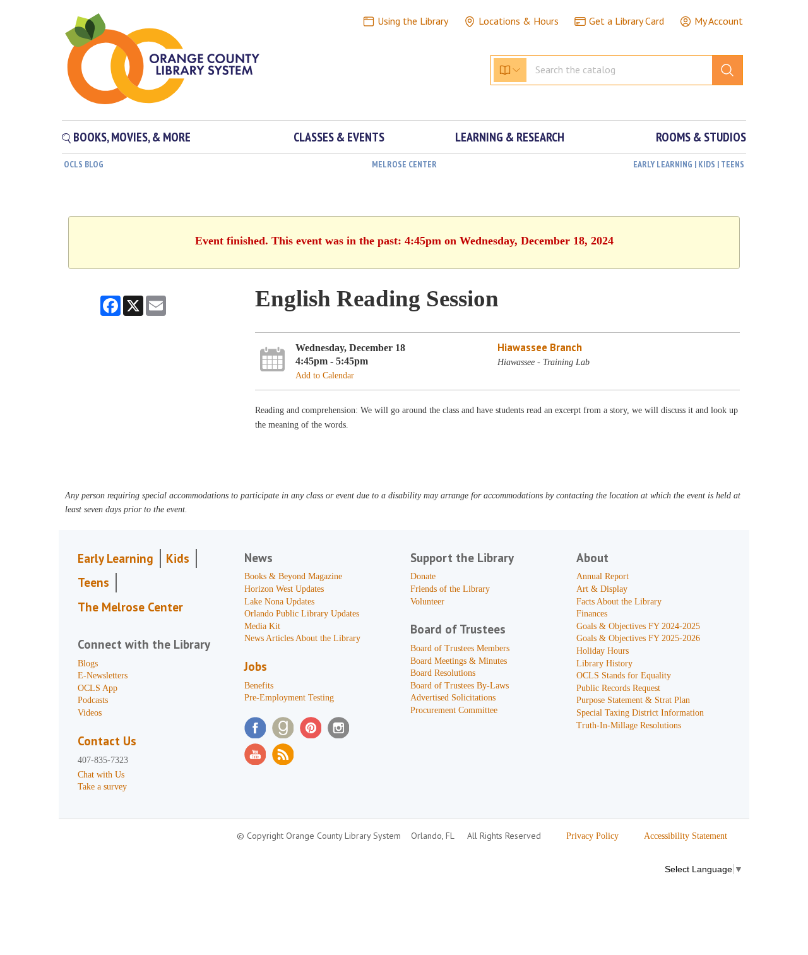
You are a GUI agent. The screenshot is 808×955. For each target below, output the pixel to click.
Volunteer (427, 601)
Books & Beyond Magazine (293, 576)
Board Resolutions (442, 673)
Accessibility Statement (685, 836)
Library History (604, 663)
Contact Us (107, 740)
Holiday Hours (602, 651)
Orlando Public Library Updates (301, 613)
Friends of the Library (450, 589)
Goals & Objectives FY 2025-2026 (638, 638)
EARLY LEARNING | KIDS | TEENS (688, 164)
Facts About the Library (619, 601)
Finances (591, 613)
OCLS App (97, 688)
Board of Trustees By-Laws (459, 685)
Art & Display (601, 589)
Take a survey (102, 786)
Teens (93, 582)
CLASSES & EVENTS (339, 137)
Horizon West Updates (284, 589)
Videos (90, 713)
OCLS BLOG (84, 164)
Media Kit (262, 626)
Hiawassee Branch (539, 347)
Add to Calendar (324, 375)
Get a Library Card (626, 21)
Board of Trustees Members (459, 648)
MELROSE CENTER (404, 164)
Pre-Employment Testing (289, 697)
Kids (177, 558)
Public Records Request (618, 688)
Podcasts (93, 700)
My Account (718, 21)
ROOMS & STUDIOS (701, 137)
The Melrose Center (130, 607)
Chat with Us (101, 774)
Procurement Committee (453, 710)
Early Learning (115, 558)
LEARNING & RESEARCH (509, 137)
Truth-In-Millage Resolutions (628, 725)
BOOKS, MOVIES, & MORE (131, 137)
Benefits (258, 685)
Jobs (255, 666)
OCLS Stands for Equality (623, 675)
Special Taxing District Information (640, 713)
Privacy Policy (592, 836)
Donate (423, 576)
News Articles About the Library (302, 638)
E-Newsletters (103, 675)
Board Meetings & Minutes (458, 661)
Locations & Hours (518, 21)
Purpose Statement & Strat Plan (633, 700)
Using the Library (412, 21)
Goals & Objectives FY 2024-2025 (638, 626)
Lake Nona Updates (279, 601)
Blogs (88, 663)
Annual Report (602, 576)
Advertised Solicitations (453, 697)
